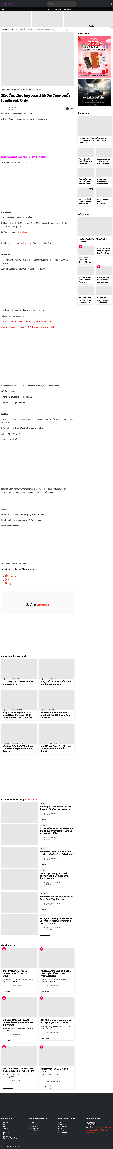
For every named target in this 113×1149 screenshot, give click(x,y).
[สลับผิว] (111, 4)
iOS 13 (13, 710)
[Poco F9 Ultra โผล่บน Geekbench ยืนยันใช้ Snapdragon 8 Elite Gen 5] (104, 192)
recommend (16, 678)
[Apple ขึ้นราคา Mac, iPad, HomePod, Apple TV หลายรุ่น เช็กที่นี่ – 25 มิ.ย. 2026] (47, 19)
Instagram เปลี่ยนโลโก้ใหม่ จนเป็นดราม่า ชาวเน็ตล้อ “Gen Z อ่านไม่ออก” (57, 853)
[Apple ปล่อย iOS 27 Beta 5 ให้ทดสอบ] (56, 1056)
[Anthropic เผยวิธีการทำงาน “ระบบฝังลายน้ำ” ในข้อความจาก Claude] (19, 812)
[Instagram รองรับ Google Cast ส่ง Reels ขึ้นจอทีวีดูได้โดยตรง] (19, 902)
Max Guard (59, 9)
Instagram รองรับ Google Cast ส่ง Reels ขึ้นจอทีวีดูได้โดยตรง (56, 898)
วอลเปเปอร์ (63, 1126)
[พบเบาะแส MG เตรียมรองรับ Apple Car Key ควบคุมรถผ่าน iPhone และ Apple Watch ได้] (95, 126)
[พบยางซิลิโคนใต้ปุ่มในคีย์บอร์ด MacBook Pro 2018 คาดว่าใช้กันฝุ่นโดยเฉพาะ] (56, 700)
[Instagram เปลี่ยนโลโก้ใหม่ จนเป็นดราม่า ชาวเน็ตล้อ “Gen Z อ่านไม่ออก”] (19, 857)
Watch (5, 1128)
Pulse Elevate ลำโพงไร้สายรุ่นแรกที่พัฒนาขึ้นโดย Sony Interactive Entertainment (85, 161)
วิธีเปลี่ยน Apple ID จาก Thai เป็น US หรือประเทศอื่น (93, 240)
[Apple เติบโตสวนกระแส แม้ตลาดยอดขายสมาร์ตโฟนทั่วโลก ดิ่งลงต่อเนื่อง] (86, 172)
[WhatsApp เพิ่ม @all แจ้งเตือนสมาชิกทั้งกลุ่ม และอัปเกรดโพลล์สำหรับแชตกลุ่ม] (19, 879)
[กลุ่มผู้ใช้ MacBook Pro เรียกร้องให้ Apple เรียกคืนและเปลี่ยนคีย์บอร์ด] (56, 734)
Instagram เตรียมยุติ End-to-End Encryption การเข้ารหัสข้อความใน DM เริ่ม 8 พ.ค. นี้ (56, 921)
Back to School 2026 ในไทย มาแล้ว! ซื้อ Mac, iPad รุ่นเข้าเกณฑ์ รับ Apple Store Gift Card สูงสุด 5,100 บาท (15, 23)
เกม (61, 1122)
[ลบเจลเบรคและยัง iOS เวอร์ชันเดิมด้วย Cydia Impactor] (86, 270)
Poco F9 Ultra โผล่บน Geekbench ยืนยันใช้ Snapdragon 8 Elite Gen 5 (103, 201)
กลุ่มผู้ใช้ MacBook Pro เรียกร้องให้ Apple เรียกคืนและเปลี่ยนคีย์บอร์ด (56, 748)
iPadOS (19, 710)
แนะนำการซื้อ (35, 1130)
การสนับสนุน (35, 1128)
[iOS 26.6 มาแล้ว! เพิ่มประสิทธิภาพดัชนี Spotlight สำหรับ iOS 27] (56, 1007)
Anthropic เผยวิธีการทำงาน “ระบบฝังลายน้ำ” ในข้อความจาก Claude (56, 808)
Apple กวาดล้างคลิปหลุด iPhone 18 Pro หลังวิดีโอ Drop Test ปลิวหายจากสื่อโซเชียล (56, 973)
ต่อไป (112, 19)
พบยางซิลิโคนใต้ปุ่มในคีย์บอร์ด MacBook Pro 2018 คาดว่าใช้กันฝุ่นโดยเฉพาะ (55, 715)
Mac (51, 743)
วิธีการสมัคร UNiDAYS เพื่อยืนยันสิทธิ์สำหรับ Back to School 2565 (19, 1070)
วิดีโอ (33, 1122)
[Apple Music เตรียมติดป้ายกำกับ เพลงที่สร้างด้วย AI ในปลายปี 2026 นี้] (104, 172)
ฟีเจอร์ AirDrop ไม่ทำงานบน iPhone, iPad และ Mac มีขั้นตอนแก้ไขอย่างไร (18, 1022)
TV (4, 1130)
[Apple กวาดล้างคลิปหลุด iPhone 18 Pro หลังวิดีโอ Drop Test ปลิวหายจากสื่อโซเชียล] (56, 958)
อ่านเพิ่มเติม (44, 820)
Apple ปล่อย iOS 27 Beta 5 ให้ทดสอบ (55, 1070)
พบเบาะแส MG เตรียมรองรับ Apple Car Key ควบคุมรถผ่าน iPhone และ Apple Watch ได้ (93, 140)
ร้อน (4, 949)
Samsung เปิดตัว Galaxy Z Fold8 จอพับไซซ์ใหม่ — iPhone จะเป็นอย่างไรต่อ (85, 201)
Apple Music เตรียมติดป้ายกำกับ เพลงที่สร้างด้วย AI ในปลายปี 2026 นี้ (103, 181)
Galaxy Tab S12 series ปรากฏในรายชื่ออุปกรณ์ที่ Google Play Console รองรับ (103, 300)
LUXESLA (67, 9)
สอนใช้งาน (35, 1126)
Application (32, 799)
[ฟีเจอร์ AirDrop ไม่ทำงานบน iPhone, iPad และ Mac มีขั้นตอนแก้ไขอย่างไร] (19, 1007)
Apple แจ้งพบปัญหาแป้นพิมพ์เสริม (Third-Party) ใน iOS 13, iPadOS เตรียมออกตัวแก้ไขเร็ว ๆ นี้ (18, 715)
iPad (4, 1124)
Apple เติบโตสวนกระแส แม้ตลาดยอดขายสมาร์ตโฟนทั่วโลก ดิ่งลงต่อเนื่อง (85, 181)
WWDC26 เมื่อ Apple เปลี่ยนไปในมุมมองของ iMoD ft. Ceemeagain (79, 24)
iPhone (5, 1122)
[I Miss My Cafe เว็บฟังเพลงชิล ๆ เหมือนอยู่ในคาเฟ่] (19, 669)
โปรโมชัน (34, 1124)
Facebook (63, 1132)
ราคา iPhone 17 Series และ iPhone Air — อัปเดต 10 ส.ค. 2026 (16, 973)
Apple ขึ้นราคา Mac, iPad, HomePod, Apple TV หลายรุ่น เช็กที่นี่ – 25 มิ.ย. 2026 (47, 23)
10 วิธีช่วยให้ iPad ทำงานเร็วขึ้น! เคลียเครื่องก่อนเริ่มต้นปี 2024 (85, 300)
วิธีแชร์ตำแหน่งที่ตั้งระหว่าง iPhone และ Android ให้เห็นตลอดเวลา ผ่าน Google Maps (104, 161)
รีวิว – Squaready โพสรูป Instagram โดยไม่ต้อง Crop (103, 250)
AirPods (6, 1132)
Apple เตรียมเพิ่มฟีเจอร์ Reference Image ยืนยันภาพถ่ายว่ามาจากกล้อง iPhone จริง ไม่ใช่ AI (56, 831)
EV (4, 1134)
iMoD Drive (49, 9)
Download (22, 232)
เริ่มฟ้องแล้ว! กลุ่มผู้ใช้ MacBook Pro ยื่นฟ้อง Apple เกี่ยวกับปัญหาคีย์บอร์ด (18, 748)
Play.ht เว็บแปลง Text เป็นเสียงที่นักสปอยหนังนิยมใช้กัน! (56, 682)
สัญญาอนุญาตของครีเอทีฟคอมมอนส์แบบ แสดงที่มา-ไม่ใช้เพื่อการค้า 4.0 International (98, 1130)
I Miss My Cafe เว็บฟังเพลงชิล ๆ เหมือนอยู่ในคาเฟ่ (18, 682)
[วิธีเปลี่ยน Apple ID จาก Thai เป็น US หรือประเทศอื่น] (95, 226)
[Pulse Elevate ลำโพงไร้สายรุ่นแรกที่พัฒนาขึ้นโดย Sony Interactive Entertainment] (86, 152)
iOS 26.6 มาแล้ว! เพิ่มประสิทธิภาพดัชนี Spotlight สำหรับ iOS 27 (56, 1021)
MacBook (52, 710)
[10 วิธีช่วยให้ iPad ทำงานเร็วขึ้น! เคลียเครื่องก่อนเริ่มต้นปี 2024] (86, 290)
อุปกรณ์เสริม (7, 1136)
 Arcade (63, 1124)
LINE (61, 1128)
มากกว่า (14, 981)
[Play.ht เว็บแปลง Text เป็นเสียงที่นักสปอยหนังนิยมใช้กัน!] (56, 669)
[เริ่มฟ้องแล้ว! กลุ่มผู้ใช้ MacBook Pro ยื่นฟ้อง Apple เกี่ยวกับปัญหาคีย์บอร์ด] (19, 734)
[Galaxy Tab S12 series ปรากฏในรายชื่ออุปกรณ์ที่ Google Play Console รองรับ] (104, 290)
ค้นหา (50, 4)
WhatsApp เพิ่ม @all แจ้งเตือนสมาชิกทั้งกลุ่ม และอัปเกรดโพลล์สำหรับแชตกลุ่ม (54, 876)
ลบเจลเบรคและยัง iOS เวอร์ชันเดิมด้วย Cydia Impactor (85, 279)
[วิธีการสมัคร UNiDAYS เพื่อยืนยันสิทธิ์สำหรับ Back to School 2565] (19, 1056)
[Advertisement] (37, 138)
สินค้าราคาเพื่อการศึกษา (10, 1138)
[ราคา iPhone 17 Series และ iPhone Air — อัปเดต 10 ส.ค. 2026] (19, 958)
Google (62, 1130)
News (22, 743)
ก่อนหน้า (1, 19)
